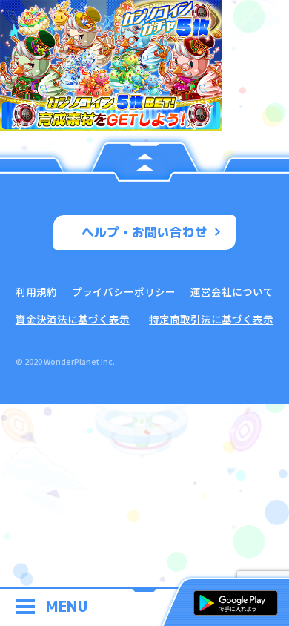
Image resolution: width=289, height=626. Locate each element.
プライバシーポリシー (124, 291)
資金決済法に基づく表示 (73, 319)
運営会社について (231, 291)
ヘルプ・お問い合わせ (144, 231)
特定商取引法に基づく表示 (211, 319)
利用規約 (36, 291)
